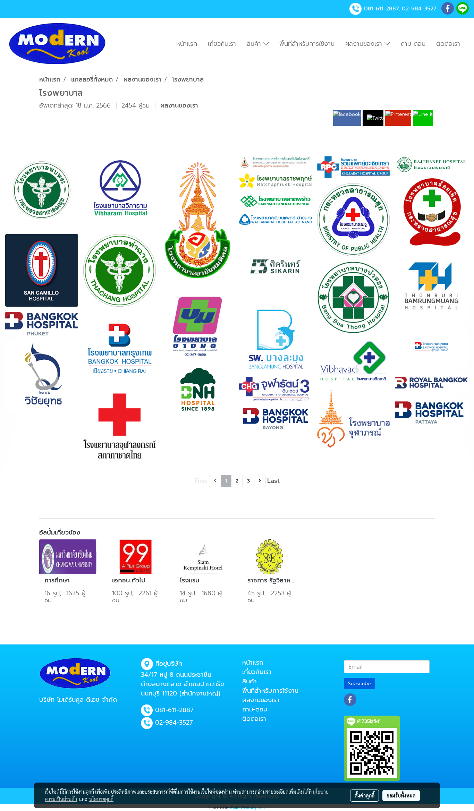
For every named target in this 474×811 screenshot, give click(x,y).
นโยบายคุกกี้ (101, 799)
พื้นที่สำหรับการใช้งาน (307, 44)
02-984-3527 (419, 9)
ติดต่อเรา (448, 44)
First (201, 481)
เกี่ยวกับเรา (222, 44)
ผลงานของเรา (364, 44)
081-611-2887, (382, 9)
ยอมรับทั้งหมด (401, 795)
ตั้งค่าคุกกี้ (364, 795)
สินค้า (255, 44)
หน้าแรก (186, 44)
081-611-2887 (174, 710)
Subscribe (359, 683)
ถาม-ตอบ (413, 44)
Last (273, 481)
